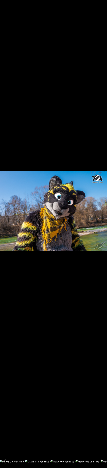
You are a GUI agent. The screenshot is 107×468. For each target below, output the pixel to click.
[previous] (5, 229)
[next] (102, 229)
